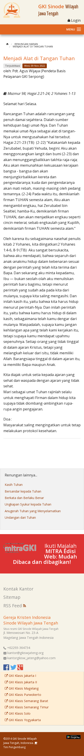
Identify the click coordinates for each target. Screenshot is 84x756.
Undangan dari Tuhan (20, 517)
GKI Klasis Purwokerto (24, 694)
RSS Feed (13, 606)
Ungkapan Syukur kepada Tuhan (28, 504)
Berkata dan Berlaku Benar (24, 498)
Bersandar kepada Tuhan (23, 491)
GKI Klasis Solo (19, 713)
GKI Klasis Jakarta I (22, 675)
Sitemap (11, 597)
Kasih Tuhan (14, 484)
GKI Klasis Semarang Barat (28, 701)
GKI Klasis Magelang (23, 688)
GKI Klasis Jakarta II (22, 682)
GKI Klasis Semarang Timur (28, 707)
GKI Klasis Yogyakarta (24, 720)
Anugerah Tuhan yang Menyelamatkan (33, 511)
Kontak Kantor (18, 589)
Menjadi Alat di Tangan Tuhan (33, 46)
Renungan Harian (26, 44)
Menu (70, 29)
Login (75, 20)
